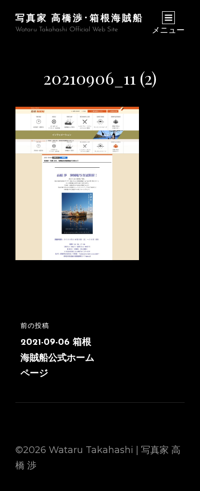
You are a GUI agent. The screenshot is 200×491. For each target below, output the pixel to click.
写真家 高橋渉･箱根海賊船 (79, 17)
